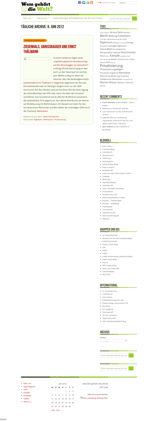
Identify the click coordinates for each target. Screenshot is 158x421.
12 (56, 399)
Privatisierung (60, 119)
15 (66, 399)
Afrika (102, 33)
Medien (114, 59)
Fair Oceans (107, 297)
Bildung (113, 35)
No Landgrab (107, 309)
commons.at (107, 294)
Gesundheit (106, 48)
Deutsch (122, 3)
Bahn (120, 32)
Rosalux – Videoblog (110, 203)
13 (59, 399)
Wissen (113, 82)
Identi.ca (27, 401)
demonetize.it (108, 155)
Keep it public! (108, 167)
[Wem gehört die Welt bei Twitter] (84, 3)
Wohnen (121, 82)
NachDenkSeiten (109, 182)
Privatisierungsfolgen (111, 69)
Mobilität (121, 59)
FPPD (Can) (106, 158)
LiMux (104, 253)
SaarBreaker (107, 206)
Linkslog (105, 176)
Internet (117, 52)
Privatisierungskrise (109, 73)
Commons (124, 35)
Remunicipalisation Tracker (113, 197)
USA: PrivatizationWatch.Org (114, 321)
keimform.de (107, 170)
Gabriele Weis (108, 117)
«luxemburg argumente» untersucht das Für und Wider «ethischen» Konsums (117, 120)
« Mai (53, 410)
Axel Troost (107, 146)
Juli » (58, 410)
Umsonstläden (108, 271)
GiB (103, 247)
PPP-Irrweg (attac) (109, 265)
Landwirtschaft (125, 56)
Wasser (104, 82)
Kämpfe (114, 55)
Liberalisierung (105, 59)
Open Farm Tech (109, 318)
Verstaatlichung (127, 79)
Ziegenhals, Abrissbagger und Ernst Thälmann (49, 49)
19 (56, 402)
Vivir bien (106, 274)
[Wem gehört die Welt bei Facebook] (80, 3)
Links (25, 389)
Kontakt (26, 392)
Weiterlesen (42, 111)
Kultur (107, 56)
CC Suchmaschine (109, 291)
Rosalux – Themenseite (111, 200)
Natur (127, 59)
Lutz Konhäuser (108, 111)
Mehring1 (106, 179)
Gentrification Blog (110, 164)
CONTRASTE (107, 152)
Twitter (26, 398)
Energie (116, 42)
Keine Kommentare (51, 116)
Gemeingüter (107, 161)
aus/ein (113, 2)
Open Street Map (109, 259)
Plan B (105, 262)
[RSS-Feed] (92, 3)
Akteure (107, 33)
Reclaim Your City (109, 194)
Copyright (103, 39)
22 (66, 402)
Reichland (124, 72)
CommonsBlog (108, 149)
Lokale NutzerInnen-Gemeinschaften (117, 256)
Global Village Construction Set (115, 303)
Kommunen (48, 119)
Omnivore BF (107, 185)
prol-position (107, 191)
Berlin (104, 36)
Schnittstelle (107, 209)
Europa (130, 42)
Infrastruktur (106, 52)
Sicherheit (124, 76)
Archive (103, 337)
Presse (112, 63)
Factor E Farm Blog (110, 244)
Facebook (27, 395)
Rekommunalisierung (110, 76)
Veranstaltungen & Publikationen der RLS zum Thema (78, 18)
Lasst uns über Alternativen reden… (117, 173)
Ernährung (122, 43)
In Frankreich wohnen (119, 108)
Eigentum (38, 119)
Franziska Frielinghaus (34, 40)
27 (59, 406)
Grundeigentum (119, 49)
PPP (108, 62)
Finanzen (104, 46)
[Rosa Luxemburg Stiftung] (94, 398)
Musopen (106, 306)
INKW (104, 250)
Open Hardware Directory (113, 188)
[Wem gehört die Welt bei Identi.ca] (88, 3)
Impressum (42, 18)
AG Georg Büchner (110, 235)
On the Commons (109, 315)
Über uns (27, 18)
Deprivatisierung (113, 39)
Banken (127, 32)
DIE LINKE (123, 39)
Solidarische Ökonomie (111, 79)
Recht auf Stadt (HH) (110, 268)
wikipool (105, 219)
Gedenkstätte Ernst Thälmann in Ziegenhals (43, 82)
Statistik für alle (108, 212)
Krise (102, 55)
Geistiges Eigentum (117, 45)
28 (63, 406)
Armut (113, 32)
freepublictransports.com (113, 300)
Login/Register (29, 386)
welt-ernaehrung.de (110, 215)
